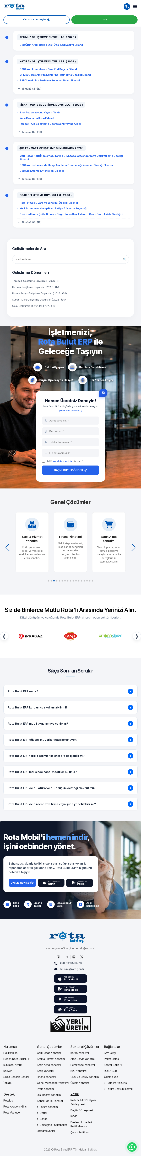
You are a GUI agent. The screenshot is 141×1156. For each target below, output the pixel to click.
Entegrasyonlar (46, 1131)
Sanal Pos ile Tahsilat (50, 1101)
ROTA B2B (110, 1071)
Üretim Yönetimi (79, 1083)
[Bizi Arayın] (127, 6)
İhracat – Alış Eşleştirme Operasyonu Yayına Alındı (50, 123)
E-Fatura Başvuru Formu (118, 1089)
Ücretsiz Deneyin (34, 19)
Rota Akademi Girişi (15, 1106)
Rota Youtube (11, 1112)
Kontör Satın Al (113, 1065)
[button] (48, 581)
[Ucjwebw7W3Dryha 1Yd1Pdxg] (66, 957)
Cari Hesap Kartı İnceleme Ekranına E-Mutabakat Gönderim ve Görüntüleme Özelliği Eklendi (71, 157)
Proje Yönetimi (45, 1089)
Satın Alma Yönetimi (49, 1065)
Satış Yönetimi (45, 1071)
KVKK (73, 1116)
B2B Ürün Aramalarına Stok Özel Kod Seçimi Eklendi (52, 44)
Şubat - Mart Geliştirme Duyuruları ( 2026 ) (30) (39, 299)
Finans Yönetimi (46, 1077)
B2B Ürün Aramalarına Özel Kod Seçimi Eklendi (49, 69)
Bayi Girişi (110, 1053)
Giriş (104, 19)
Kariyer (7, 1071)
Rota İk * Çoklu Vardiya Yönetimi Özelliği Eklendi (49, 202)
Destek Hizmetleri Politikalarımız (81, 1124)
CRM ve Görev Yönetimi (84, 1077)
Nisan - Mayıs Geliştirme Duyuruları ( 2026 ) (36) (39, 293)
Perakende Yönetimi (82, 1065)
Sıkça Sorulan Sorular (16, 1077)
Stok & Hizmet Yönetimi (51, 1059)
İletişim (7, 1083)
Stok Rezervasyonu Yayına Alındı (40, 112)
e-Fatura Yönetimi (47, 1107)
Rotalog (8, 1100)
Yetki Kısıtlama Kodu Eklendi (37, 118)
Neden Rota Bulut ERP (16, 1059)
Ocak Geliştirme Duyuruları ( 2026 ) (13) (34, 306)
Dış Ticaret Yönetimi (49, 1095)
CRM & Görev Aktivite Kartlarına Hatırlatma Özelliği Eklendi (55, 74)
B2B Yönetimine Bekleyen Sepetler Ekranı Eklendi (50, 80)
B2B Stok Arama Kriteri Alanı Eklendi (42, 170)
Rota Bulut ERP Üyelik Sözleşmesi (83, 1102)
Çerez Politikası (79, 1132)
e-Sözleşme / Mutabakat (52, 1125)
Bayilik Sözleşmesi (81, 1110)
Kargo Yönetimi (79, 1053)
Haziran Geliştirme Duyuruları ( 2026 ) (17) (35, 287)
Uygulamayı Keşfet (22, 882)
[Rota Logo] (14, 6)
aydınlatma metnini (62, 461)
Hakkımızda (10, 1053)
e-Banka (42, 1119)
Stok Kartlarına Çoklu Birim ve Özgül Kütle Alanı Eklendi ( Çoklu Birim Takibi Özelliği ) (71, 214)
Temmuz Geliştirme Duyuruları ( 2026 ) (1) (35, 281)
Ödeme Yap (111, 1077)
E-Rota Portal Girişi (115, 1083)
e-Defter (42, 1113)
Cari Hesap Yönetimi (49, 1053)
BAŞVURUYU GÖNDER (68, 470)
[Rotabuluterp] (59, 957)
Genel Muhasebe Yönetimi (53, 1083)
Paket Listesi (111, 1059)
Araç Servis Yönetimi (82, 1059)
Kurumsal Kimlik (12, 1065)
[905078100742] (132, 1147)
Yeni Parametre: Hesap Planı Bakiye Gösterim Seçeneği (53, 208)
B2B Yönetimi (78, 1071)
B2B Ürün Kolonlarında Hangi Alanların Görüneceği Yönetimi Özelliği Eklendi (66, 165)
